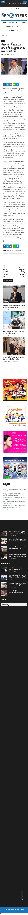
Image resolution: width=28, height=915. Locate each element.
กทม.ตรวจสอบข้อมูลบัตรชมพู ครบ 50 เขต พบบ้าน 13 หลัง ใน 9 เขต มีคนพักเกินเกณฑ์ (14, 494)
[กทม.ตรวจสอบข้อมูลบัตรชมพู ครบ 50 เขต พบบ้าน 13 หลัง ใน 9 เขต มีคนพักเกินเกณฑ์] (4, 541)
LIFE (13, 26)
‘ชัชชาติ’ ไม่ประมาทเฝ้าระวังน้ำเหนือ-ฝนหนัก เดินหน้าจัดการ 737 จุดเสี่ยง (14, 502)
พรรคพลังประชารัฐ (18, 250)
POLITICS (11, 22)
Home (4, 22)
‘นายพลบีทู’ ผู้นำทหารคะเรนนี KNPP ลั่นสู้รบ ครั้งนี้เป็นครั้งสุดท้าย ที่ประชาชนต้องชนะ (17, 592)
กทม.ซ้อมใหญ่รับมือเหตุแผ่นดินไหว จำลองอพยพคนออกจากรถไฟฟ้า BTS (14, 490)
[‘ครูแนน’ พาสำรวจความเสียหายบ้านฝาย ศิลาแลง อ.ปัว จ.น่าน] (4, 549)
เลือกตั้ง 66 (5, 252)
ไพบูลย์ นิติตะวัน (9, 255)
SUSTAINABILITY (13, 30)
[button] (24, 2)
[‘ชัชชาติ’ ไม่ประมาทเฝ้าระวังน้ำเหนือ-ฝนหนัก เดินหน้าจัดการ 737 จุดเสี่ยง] (4, 557)
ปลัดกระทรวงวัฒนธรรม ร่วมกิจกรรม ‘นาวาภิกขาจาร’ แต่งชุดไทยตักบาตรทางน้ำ (17, 585)
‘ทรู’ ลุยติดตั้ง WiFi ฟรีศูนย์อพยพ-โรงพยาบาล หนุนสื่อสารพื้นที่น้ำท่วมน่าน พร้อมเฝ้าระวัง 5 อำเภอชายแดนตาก (14, 507)
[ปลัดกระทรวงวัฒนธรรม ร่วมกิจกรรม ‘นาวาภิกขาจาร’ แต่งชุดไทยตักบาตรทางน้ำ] (4, 585)
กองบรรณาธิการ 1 (6, 54)
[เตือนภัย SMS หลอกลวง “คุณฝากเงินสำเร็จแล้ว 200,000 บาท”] (4, 570)
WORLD (8, 26)
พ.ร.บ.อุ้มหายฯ (10, 250)
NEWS (22, 22)
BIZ (17, 22)
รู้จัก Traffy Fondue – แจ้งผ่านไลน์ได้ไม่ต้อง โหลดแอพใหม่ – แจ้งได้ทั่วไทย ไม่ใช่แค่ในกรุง (17, 577)
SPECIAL (19, 26)
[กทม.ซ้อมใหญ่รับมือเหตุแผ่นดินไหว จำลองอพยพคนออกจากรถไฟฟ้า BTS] (4, 534)
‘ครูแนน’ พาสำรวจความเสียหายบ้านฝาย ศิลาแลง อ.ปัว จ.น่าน (13, 498)
